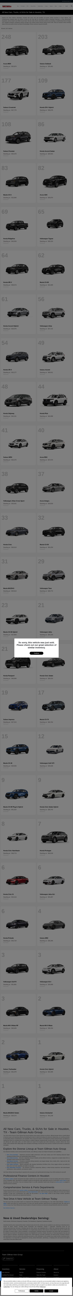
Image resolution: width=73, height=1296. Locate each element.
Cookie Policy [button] (7, 1286)
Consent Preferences (0, 1276)
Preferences (21, 1291)
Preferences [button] (42, 1286)
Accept (51, 1291)
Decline (36, 1291)
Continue (36, 653)
